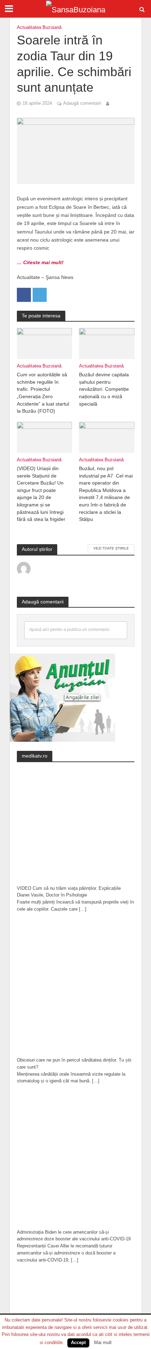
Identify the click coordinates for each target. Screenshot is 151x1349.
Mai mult (103, 1342)
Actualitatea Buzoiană (39, 27)
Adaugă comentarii (82, 103)
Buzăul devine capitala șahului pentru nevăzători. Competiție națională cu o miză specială (104, 389)
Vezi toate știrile (111, 548)
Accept (78, 1342)
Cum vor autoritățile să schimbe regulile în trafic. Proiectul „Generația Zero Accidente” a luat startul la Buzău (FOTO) (43, 393)
